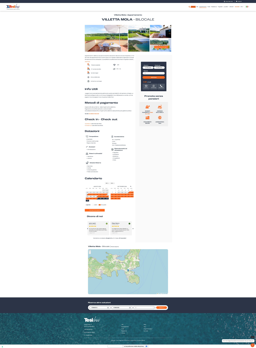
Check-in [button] (146, 65)
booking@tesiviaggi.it (89, 332)
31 (87, 200)
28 (100, 198)
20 (97, 196)
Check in (93, 307)
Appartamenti (202, 6)
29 (103, 198)
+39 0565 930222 (88, 329)
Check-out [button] (157, 65)
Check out (116, 307)
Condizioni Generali (94, 113)
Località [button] (226, 6)
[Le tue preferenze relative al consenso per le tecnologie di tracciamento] (2, 346)
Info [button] (241, 6)
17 (87, 196)
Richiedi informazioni (94, 210)
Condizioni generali (141, 340)
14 (100, 194)
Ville (197, 6)
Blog (145, 324)
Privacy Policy (127, 340)
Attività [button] (231, 6)
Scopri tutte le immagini (161, 47)
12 (93, 194)
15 (103, 194)
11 (90, 194)
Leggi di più (92, 232)
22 (103, 196)
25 (90, 198)
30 (107, 198)
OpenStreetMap (165, 293)
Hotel (208, 6)
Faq (145, 326)
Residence (214, 6)
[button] (247, 7)
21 (100, 196)
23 (107, 196)
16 (107, 194)
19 (93, 196)
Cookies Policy (133, 340)
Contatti (237, 6)
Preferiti (239, 1)
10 (87, 194)
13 (97, 194)
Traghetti (220, 6)
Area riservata (229, 1)
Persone (146, 71)
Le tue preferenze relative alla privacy (134, 346)
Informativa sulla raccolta (115, 346)
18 (90, 196)
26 (94, 198)
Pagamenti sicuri (148, 328)
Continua (154, 77)
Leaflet (159, 293)
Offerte (193, 6)
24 (87, 198)
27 (97, 198)
